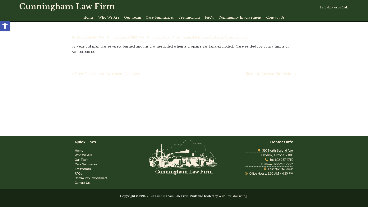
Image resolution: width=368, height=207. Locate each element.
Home (89, 17)
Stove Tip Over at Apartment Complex (107, 74)
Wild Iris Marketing (233, 196)
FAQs (209, 17)
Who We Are (108, 17)
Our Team (132, 17)
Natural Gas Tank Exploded (203, 37)
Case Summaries (160, 17)
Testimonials (189, 17)
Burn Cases (162, 37)
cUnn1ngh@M (86, 37)
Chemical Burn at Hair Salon (269, 74)
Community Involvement (240, 17)
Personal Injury (236, 37)
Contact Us (275, 17)
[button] (5, 26)
